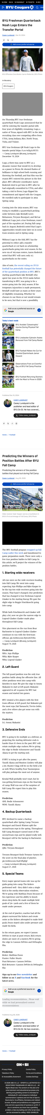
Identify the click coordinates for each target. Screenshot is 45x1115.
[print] (16, 423)
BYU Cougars (8, 86)
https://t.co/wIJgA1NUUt (27, 150)
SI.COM (4, 2)
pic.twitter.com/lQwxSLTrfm (23, 638)
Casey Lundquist (8, 35)
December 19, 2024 (10, 156)
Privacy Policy (7, 1069)
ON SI (11, 2)
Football (12, 435)
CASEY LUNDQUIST (21, 400)
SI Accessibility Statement (11, 1077)
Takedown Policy (8, 1073)
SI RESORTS (40, 2)
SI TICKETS (30, 2)
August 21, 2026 (9, 867)
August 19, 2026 (9, 643)
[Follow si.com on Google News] (39, 310)
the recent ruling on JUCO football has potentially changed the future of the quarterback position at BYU (22, 268)
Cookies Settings (32, 1077)
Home (4, 435)
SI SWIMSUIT (19, 2)
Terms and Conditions (34, 1073)
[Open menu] (3, 7)
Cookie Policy (31, 1069)
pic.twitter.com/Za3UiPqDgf (14, 861)
